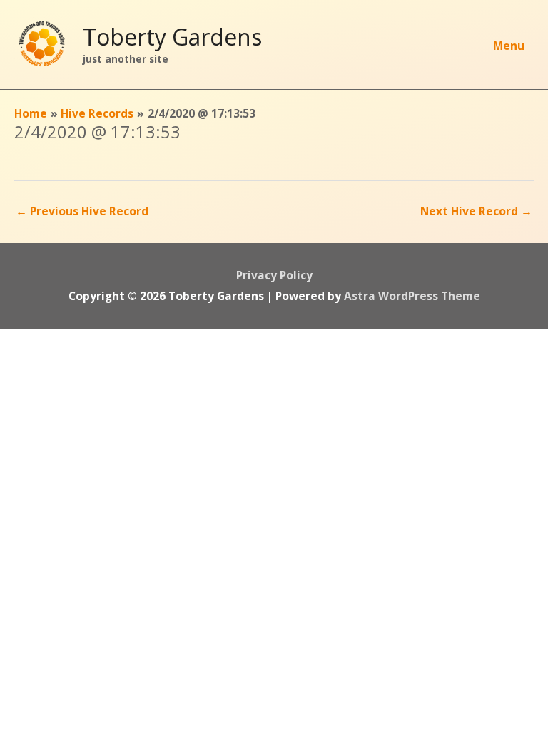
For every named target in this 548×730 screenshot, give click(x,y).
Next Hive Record (476, 211)
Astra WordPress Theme (412, 296)
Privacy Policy (274, 275)
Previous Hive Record (82, 211)
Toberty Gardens (172, 36)
